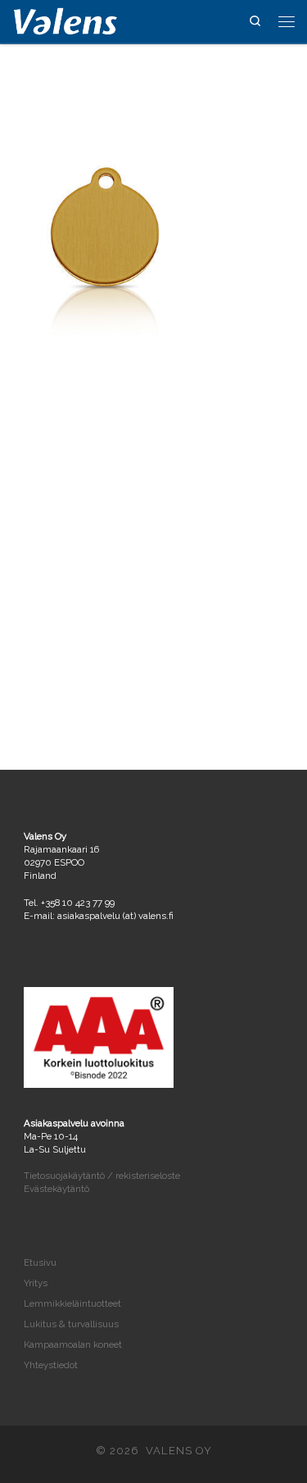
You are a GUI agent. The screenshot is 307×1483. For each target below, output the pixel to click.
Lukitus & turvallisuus (71, 1324)
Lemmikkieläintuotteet (72, 1303)
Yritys (35, 1283)
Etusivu (40, 1262)
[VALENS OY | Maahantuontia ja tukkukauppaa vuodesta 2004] (65, 20)
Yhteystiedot (51, 1365)
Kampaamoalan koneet (73, 1344)
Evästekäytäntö (56, 1188)
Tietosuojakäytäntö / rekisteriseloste (102, 1175)
